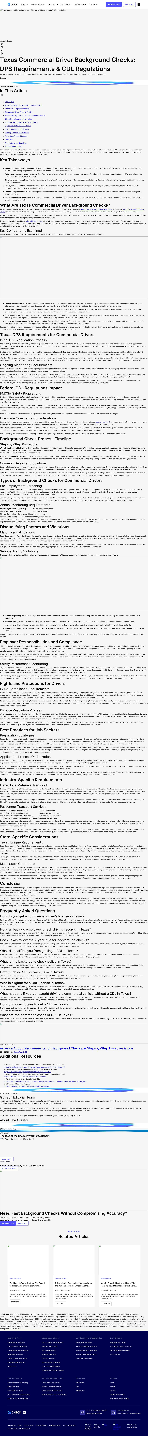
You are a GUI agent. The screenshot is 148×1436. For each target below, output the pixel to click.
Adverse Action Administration (52, 1386)
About (112, 1383)
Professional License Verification (86, 1350)
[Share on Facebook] (74, 53)
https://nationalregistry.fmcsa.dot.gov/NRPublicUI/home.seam (27, 1086)
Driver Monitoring (13, 1386)
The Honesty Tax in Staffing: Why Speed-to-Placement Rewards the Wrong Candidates (27, 1284)
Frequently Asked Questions (15, 143)
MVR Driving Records (49, 1354)
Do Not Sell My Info (69, 1425)
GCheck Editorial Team (9, 1129)
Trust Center (12, 1425)
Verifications (52, 4)
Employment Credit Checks (51, 1366)
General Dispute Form (117, 1394)
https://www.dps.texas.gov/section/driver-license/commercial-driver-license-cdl (34, 1067)
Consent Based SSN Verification (18, 1350)
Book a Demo (129, 4)
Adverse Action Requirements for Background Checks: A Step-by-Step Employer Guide (66, 1048)
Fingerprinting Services (15, 1354)
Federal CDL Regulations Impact (17, 109)
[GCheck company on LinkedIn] (24, 1412)
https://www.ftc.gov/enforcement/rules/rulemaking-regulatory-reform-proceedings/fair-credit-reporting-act (45, 1081)
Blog (77, 1386)
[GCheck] (13, 4)
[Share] (74, 43)
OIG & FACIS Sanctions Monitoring (19, 1394)
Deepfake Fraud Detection (16, 1362)
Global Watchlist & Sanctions (51, 1362)
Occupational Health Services (120, 1350)
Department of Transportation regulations (96, 209)
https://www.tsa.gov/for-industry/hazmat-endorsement (25, 1077)
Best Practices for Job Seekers (17, 129)
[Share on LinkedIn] (74, 47)
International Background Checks (53, 1370)
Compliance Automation (52, 1378)
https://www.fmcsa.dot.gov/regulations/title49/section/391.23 (27, 1072)
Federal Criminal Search (49, 1346)
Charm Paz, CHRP (20, 1052)
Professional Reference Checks (86, 1354)
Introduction (9, 102)
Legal (20, 1425)
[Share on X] (74, 50)
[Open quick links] (138, 4)
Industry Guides (15, 1278)
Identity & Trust (15, 1338)
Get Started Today (114, 4)
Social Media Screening (15, 1390)
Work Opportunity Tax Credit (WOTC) (54, 1394)
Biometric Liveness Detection (17, 1358)
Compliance (93, 4)
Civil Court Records (48, 1358)
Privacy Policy (28, 1425)
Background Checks (37, 4)
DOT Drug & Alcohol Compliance (120, 1346)
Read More (15, 1301)
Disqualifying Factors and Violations (19, 119)
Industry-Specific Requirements (17, 133)
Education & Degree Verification (86, 1346)
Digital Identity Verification (16, 1342)
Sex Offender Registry (49, 1350)
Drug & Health (65, 4)
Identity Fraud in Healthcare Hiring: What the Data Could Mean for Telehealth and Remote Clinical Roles (118, 1284)
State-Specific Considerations (16, 136)
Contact (112, 1390)
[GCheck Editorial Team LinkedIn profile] (74, 1131)
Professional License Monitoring (18, 1398)
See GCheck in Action (9, 1169)
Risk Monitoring (80, 4)
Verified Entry (12, 1366)
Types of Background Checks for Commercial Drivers (25, 115)
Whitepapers (80, 1390)
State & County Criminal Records (52, 1342)
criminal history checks (34, 221)
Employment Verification (84, 1342)
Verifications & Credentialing (89, 1338)
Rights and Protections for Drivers (18, 126)
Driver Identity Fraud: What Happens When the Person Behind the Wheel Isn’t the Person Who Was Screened (73, 1284)
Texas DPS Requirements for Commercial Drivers (23, 105)
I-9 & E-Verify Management (51, 1383)
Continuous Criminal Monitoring (18, 1383)
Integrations (80, 1383)
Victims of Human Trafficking (119, 1398)
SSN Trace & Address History (17, 1346)
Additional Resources (13, 146)
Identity (23, 4)
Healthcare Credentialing (84, 1358)
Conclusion (9, 140)
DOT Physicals (115, 1354)
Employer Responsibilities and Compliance (21, 122)
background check (103, 422)
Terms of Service (41, 1425)
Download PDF (7, 1159)
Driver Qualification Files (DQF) (52, 1390)
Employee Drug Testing (118, 1342)
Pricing (112, 1386)
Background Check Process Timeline (19, 112)
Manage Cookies (54, 1425)
